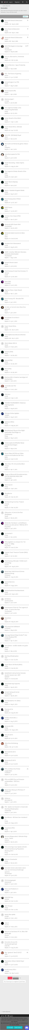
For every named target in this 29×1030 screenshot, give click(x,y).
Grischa (7, 564)
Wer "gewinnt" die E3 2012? (13, 952)
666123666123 (8, 800)
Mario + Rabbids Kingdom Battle (14, 190)
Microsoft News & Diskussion (13, 20)
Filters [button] (24, 16)
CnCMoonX (7, 575)
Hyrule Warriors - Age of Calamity (15, 65)
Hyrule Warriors (10, 582)
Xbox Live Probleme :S (11, 889)
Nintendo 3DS (9, 726)
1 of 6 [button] (10, 978)
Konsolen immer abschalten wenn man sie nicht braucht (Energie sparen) (15, 870)
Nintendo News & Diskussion (13, 37)
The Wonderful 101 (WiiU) (12, 700)
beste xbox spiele (10, 914)
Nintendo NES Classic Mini (13, 224)
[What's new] (23, 2)
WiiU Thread (8, 906)
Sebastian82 (8, 882)
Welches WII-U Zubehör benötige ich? (16, 377)
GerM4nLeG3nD (9, 600)
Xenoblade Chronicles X (12, 317)
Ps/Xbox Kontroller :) (11, 718)
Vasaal (6, 345)
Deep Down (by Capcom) (12, 683)
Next (15, 978)
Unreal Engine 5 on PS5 (12, 82)
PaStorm (7, 840)
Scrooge (7, 101)
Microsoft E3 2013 (10, 752)
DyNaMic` (7, 677)
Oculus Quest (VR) (10, 91)
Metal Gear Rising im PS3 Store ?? (15, 790)
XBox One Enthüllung (11, 743)
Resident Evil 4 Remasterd (13, 243)
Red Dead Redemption (12, 656)
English (11, 1016)
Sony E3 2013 (9, 735)
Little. (6, 745)
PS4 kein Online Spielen (12, 413)
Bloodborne (8, 493)
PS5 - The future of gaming (13, 73)
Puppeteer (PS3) (10, 828)
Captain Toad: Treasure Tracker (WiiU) (16, 552)
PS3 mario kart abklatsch (12, 626)
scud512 (7, 319)
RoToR (6, 328)
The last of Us (9, 709)
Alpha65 (7, 711)
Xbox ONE (8, 281)
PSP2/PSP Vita (9, 897)
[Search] (27, 2)
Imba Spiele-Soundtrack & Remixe (15, 335)
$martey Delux (8, 379)
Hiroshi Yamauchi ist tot (12, 692)
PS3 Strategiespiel (10, 880)
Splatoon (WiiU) (9, 422)
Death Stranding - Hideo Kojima (14, 163)
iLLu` (6, 620)
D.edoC (6, 92)
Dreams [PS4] (9, 352)
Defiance (7, 798)
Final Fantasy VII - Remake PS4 (14, 298)
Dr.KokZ (7, 916)
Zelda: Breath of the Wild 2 (13, 118)
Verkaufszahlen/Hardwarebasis (14, 590)
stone (6, 209)
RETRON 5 (8, 599)
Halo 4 (7, 923)
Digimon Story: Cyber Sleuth (13, 290)
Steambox (8, 618)
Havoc (6, 137)
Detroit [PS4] (8, 360)
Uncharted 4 (8, 533)
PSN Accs (7, 394)
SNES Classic (8, 207)
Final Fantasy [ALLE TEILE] (13, 199)
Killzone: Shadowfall (11, 859)
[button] (6, 1016)
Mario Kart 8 (8, 485)
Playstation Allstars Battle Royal (14, 961)
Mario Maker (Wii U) (11, 343)
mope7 (6, 39)
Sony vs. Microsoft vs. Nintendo (14, 56)
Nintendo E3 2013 (10, 760)
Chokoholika (8, 810)
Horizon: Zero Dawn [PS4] (12, 216)
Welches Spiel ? (9, 99)
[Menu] (2, 2)
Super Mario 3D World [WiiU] (13, 664)
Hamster (7, 899)
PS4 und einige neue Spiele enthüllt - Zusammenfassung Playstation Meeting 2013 (16, 849)
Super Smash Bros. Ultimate (13, 127)
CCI (3, 1016)
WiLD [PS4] (8, 369)
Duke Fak (7, 945)
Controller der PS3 (10, 386)
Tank (6, 657)
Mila (6, 156)
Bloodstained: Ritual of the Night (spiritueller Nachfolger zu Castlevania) (15, 432)
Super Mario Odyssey (11, 182)
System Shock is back (11, 262)
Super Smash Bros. (10, 326)
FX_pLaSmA (8, 283)
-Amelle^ (7, 415)
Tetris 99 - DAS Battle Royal (13, 135)
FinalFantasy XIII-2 (10, 969)
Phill (6, 387)
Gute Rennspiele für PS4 (12, 154)
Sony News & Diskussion (12, 29)
